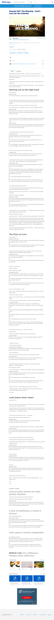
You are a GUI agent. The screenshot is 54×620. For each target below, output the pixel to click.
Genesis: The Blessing (13, 42)
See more (42, 560)
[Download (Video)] (43, 64)
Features (22, 614)
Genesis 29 (11, 46)
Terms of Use (42, 614)
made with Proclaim (40, 38)
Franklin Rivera (13, 584)
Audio (13, 60)
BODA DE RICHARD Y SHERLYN (28, 583)
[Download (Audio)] (43, 61)
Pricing (28, 614)
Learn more (38, 6)
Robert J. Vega (25, 584)
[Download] (19, 569)
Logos (10, 614)
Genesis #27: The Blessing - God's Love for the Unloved (24, 63)
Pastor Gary (15, 38)
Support (50, 614)
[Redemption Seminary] (27, 596)
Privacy (34, 614)
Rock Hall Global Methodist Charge (21, 39)
